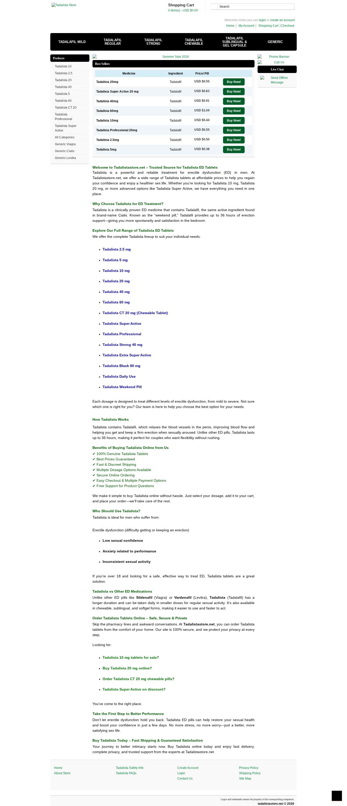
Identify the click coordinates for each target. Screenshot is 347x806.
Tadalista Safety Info (130, 768)
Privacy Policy (248, 768)
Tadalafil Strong (153, 42)
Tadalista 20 (63, 80)
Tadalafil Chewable (194, 42)
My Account (246, 25)
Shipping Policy (250, 773)
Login (181, 773)
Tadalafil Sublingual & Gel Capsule (234, 41)
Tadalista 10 (63, 66)
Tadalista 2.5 (63, 73)
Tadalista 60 (63, 100)
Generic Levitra (65, 158)
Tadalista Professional (63, 117)
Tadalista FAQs (126, 773)
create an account (282, 20)
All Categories (64, 137)
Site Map (245, 778)
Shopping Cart (268, 25)
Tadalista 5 (62, 94)
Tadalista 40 (63, 87)
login (262, 20)
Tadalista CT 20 (65, 107)
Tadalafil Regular (113, 42)
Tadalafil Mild (72, 42)
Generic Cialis (64, 151)
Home (230, 25)
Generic (275, 42)
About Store (62, 773)
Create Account (187, 768)
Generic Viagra (65, 144)
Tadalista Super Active (65, 128)
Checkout (287, 25)
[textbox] (253, 7)
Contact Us (185, 778)
